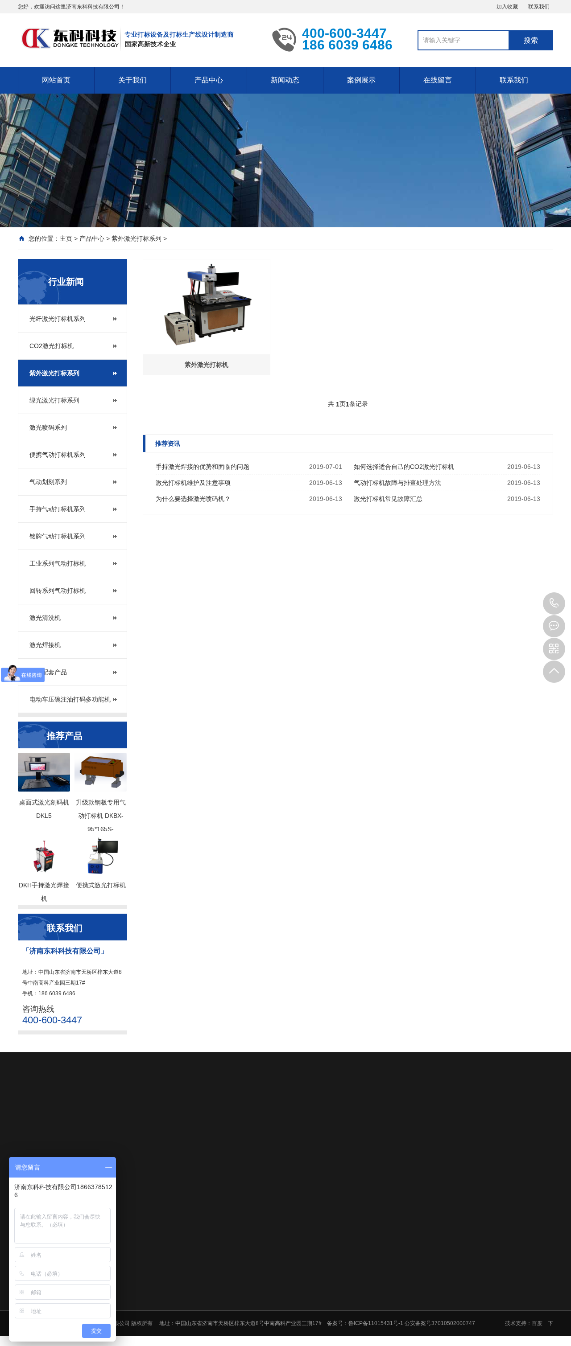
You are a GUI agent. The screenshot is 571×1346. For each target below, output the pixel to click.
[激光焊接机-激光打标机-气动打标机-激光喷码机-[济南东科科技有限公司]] (138, 39)
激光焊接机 (45, 644)
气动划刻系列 (48, 481)
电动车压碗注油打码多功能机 (70, 699)
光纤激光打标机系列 (57, 318)
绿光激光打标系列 (54, 400)
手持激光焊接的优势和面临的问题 (202, 466)
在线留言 (437, 80)
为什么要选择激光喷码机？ (193, 498)
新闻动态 (285, 80)
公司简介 (202, 1178)
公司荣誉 (202, 1201)
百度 (62, 1116)
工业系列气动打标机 (57, 563)
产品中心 (208, 80)
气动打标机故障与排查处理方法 (397, 482)
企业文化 (202, 1189)
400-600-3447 (554, 603)
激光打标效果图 (424, 1178)
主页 (66, 238)
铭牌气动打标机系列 (57, 536)
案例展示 (361, 80)
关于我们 (132, 80)
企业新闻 (353, 1189)
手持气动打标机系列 (57, 509)
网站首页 (56, 80)
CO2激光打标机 (51, 345)
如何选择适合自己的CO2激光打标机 (404, 466)
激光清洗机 (45, 617)
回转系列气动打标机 (57, 590)
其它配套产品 (48, 672)
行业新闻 (353, 1178)
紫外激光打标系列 (136, 238)
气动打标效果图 (424, 1189)
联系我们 (539, 7)
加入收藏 (507, 7)
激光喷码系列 (48, 427)
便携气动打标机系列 (57, 454)
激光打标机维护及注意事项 (193, 482)
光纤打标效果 (421, 1201)
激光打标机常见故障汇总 (388, 498)
